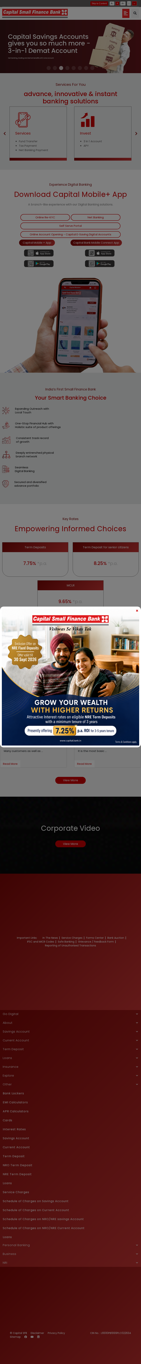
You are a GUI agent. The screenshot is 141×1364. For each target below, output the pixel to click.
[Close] (137, 610)
